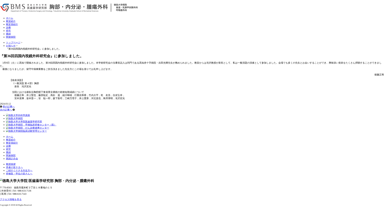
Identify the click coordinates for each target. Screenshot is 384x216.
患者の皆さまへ (14, 167)
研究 (8, 30)
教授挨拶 (11, 164)
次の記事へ (6, 109)
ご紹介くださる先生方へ (19, 170)
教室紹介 (11, 21)
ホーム (9, 18)
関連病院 (11, 37)
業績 (8, 34)
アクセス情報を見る (11, 199)
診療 (8, 27)
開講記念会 (12, 158)
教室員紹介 (12, 24)
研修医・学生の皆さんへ (19, 173)
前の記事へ (9, 106)
